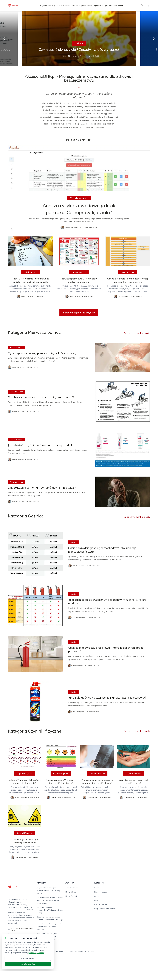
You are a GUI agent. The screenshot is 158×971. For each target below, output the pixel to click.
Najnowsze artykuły (47, 6)
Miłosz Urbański (71, 892)
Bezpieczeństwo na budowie (113, 6)
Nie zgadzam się (27, 958)
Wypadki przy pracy (79, 198)
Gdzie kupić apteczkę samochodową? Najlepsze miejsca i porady (50, 910)
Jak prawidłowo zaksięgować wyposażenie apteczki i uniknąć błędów (48, 890)
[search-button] (142, 5)
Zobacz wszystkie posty (137, 333)
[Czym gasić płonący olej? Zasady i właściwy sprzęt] (79, 38)
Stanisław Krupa (71, 888)
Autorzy (69, 882)
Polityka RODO (61, 951)
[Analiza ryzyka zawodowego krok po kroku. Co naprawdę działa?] (79, 189)
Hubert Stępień (71, 896)
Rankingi (97, 900)
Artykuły (41, 882)
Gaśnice (75, 6)
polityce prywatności (36, 953)
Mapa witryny (89, 951)
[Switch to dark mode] (148, 5)
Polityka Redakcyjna (76, 951)
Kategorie (99, 882)
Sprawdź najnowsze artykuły (79, 312)
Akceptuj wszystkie (28, 964)
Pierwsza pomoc (63, 6)
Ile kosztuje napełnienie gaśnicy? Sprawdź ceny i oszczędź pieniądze (49, 926)
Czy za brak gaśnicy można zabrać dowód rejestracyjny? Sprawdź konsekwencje (50, 900)
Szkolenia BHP (30, 272)
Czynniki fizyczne (85, 6)
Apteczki (97, 6)
